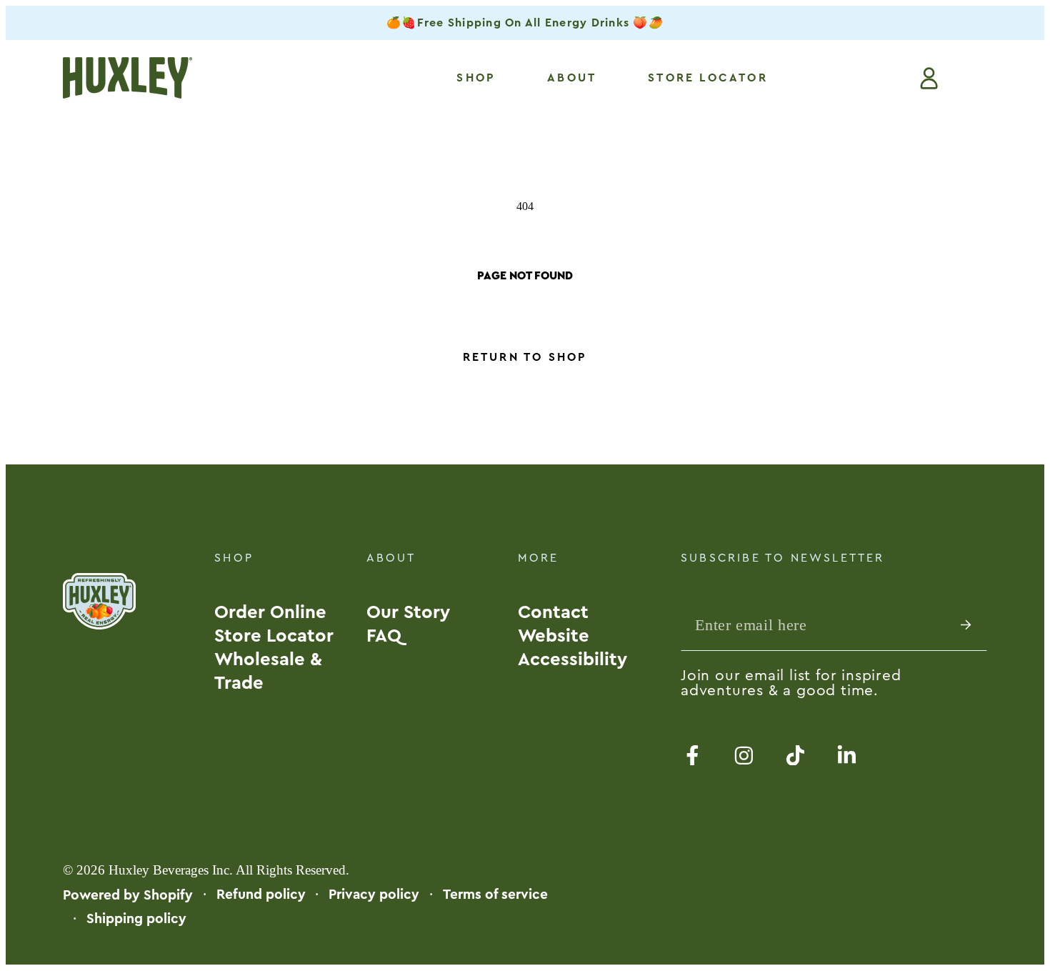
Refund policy (261, 894)
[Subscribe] (974, 624)
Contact (553, 612)
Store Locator (274, 636)
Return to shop (525, 357)
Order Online (270, 612)
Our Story (408, 612)
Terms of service (495, 894)
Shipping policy (136, 919)
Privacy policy (374, 894)
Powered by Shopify (128, 895)
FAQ (383, 636)
